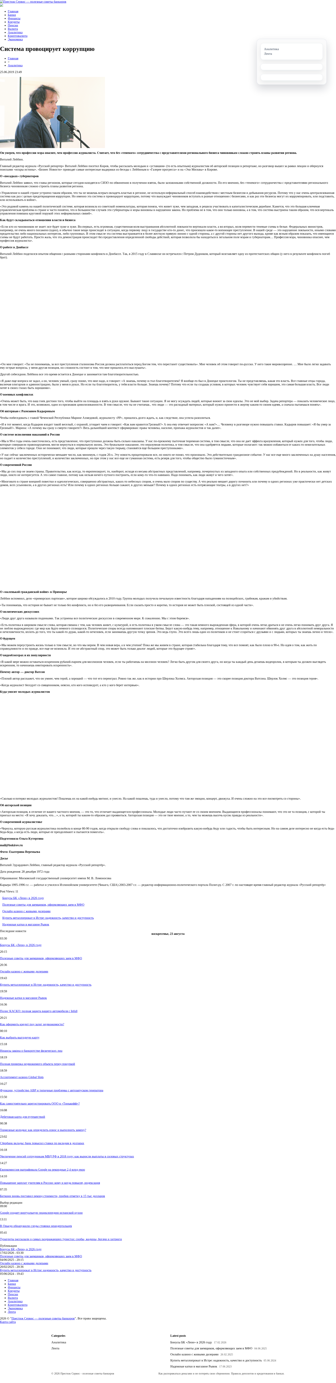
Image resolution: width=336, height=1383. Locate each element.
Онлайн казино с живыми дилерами (26, 911)
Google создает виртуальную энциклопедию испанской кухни (41, 1212)
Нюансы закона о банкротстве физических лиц (31, 1050)
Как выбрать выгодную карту (19, 1037)
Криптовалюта (17, 35)
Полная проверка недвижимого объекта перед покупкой (37, 1064)
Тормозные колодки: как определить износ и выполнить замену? (43, 1130)
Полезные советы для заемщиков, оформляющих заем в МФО (43, 904)
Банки (12, 15)
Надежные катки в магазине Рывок (25, 924)
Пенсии (13, 25)
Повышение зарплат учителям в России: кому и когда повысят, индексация (50, 1182)
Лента (12, 1311)
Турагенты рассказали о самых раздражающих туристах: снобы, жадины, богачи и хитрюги (61, 1239)
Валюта (13, 29)
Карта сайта (8, 1322)
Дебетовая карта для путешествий (22, 1116)
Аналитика (15, 32)
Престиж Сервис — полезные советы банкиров (43, 1318)
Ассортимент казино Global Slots (22, 1077)
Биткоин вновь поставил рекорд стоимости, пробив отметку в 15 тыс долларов (52, 1196)
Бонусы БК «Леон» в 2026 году (23, 898)
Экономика (15, 39)
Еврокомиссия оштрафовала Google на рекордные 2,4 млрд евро (42, 1169)
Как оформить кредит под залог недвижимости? (32, 1024)
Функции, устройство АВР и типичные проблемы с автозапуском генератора (51, 1090)
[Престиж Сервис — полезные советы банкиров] (33, 1)
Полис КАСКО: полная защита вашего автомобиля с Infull (38, 1011)
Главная (13, 11)
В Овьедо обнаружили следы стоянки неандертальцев (36, 1226)
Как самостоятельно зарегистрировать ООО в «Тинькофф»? (40, 1103)
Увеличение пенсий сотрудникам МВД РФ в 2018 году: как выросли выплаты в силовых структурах (67, 1156)
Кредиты (14, 22)
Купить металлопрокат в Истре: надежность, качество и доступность (48, 917)
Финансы (14, 18)
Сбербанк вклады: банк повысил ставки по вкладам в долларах (42, 1143)
